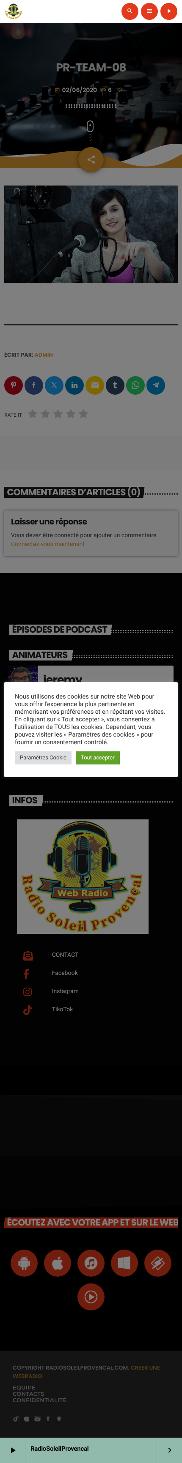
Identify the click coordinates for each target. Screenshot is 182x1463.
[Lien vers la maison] (13, 11)
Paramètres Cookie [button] (43, 758)
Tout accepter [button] (98, 758)
